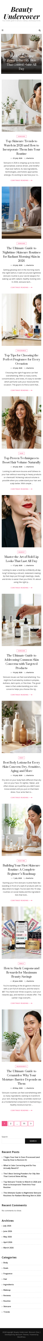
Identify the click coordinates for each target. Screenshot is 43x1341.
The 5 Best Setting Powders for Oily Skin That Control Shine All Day (21, 62)
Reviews (7, 1295)
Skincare (21, 136)
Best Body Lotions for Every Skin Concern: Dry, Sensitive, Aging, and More (21, 767)
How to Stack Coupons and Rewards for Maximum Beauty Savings (21, 972)
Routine (21, 861)
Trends (6, 1312)
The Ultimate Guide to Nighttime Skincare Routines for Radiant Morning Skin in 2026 (21, 254)
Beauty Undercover (21, 12)
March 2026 (8, 1247)
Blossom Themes (22, 1334)
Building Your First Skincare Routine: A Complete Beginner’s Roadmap (21, 869)
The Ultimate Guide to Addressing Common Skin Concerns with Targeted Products (21, 662)
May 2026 (7, 1236)
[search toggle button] (40, 30)
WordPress (21, 1337)
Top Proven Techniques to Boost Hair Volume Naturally (21, 460)
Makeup (21, 50)
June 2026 (7, 1231)
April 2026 (7, 1242)
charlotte (30, 158)
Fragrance (21, 350)
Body (21, 758)
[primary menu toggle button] (3, 30)
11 (25, 1123)
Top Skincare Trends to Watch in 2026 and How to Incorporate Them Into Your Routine (21, 147)
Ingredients (21, 1066)
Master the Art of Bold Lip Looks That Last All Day (21, 559)
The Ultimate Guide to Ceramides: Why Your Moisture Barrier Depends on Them (21, 1077)
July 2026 (7, 1226)
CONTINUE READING (20, 180)
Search (5, 1137)
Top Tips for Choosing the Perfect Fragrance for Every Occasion (21, 359)
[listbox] (21, 54)
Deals (21, 963)
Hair (21, 453)
